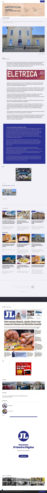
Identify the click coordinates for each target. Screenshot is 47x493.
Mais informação (25, 491)
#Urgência (13, 185)
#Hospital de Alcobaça (6, 185)
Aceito (42, 491)
